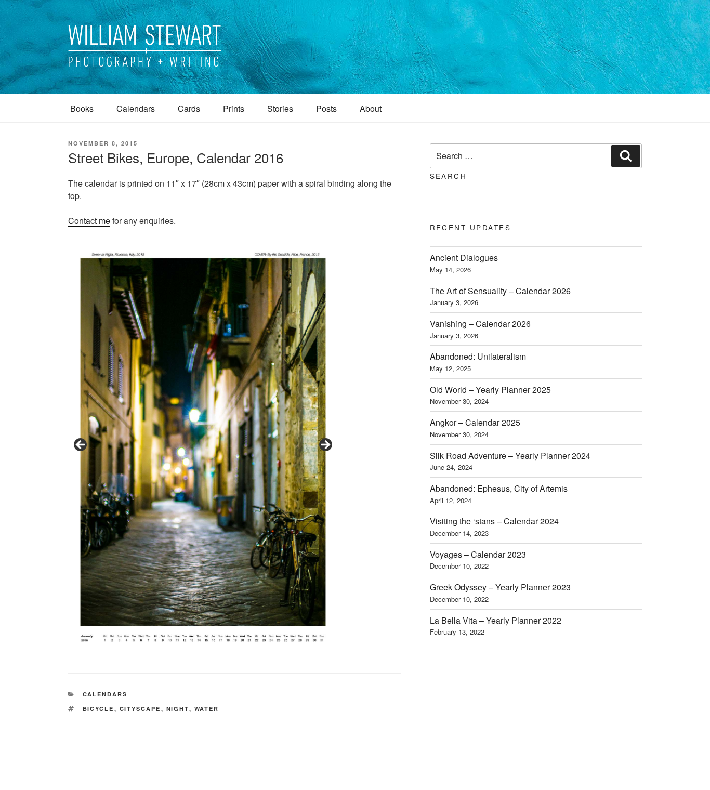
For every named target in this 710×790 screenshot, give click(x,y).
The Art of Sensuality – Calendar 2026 (500, 291)
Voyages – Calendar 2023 (478, 554)
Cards (189, 108)
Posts (326, 108)
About (371, 108)
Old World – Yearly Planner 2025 (490, 390)
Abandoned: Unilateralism (478, 356)
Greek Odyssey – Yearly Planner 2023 (500, 587)
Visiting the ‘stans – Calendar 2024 (494, 521)
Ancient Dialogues (464, 258)
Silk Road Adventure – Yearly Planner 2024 (510, 456)
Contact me (89, 221)
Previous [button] (81, 445)
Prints (233, 108)
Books (82, 108)
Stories (280, 108)
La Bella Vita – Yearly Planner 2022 (495, 620)
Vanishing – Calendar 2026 (480, 324)
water (206, 709)
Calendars (135, 108)
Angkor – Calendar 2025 (475, 422)
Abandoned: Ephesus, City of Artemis (499, 488)
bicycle (98, 709)
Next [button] (325, 445)
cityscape (140, 709)
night (177, 709)
